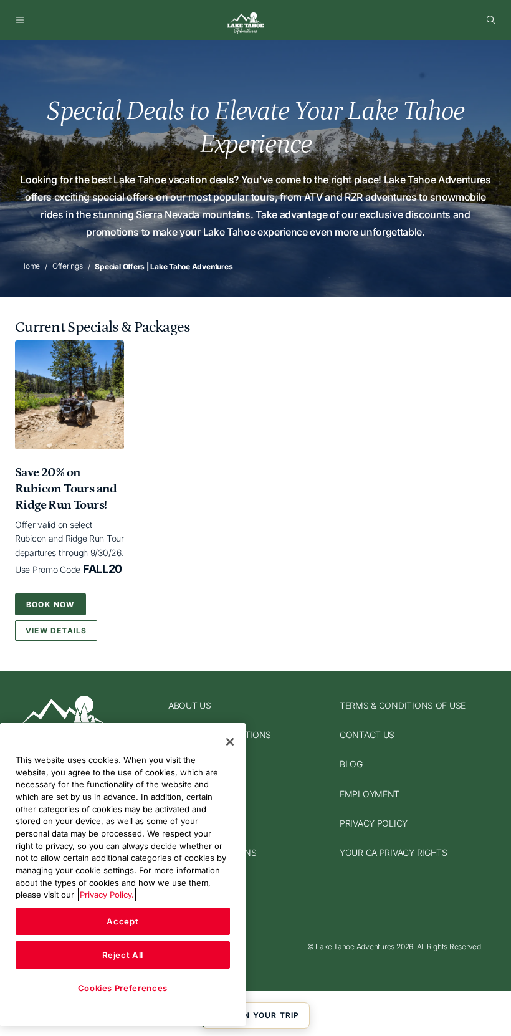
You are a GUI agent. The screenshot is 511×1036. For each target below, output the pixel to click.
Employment (369, 794)
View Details (56, 630)
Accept (122, 921)
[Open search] (491, 20)
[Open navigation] (20, 20)
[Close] (230, 741)
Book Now (50, 604)
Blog (351, 764)
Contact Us (367, 734)
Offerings (67, 266)
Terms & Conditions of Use (403, 705)
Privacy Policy (374, 823)
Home (30, 266)
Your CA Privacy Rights (393, 852)
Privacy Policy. (107, 894)
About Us (189, 705)
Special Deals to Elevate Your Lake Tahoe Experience (255, 127)
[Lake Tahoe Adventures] (245, 23)
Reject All (123, 955)
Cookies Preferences (123, 988)
